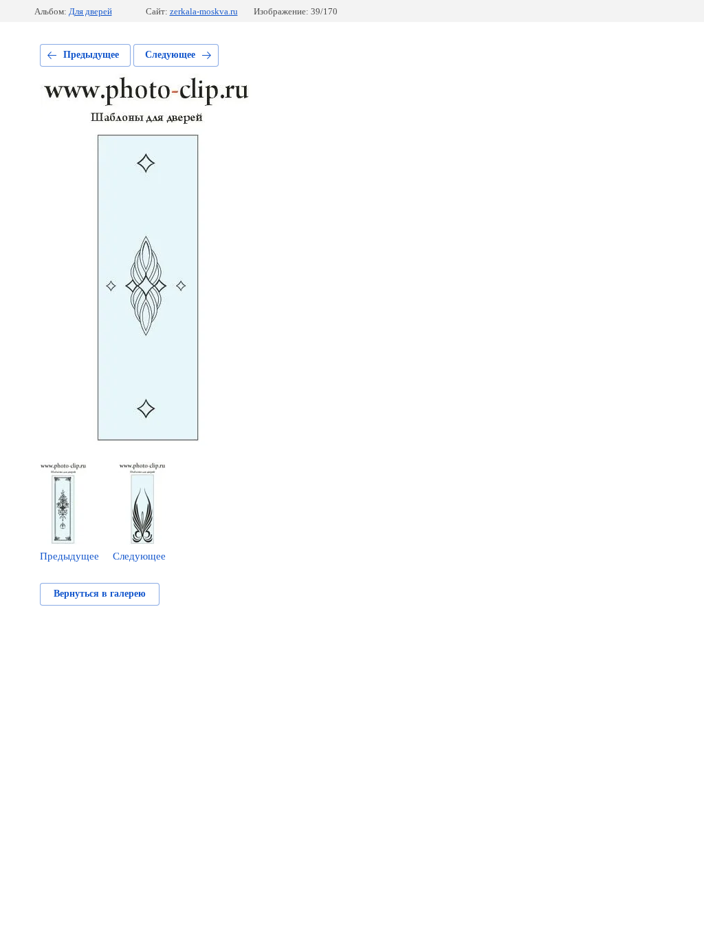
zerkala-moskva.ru (204, 11)
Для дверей (90, 11)
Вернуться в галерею (100, 593)
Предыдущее (91, 54)
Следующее (170, 54)
